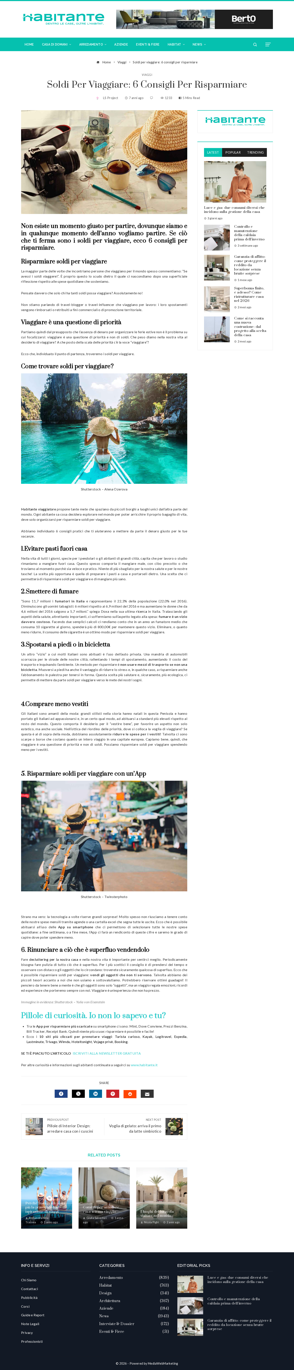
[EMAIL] (147, 1094)
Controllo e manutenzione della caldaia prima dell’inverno (249, 233)
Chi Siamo (29, 1280)
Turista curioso (127, 1036)
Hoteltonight (81, 1042)
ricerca (141, 611)
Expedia (180, 1036)
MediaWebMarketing (163, 1363)
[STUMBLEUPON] (130, 1094)
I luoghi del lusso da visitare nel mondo (157, 1214)
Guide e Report (33, 1315)
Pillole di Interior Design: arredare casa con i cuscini (70, 1126)
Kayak (147, 1036)
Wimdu (64, 1042)
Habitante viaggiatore (38, 509)
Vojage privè (103, 1042)
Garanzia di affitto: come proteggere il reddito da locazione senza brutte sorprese (250, 265)
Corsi (25, 1306)
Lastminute (35, 1042)
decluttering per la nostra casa (53, 959)
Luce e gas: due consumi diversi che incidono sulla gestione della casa (234, 210)
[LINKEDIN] (95, 1094)
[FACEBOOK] (61, 1094)
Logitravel (163, 1036)
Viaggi (147, 74)
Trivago (51, 1042)
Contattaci (29, 1289)
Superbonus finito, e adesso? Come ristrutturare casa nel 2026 (249, 294)
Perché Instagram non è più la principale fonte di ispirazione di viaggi (45, 1207)
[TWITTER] (78, 1094)
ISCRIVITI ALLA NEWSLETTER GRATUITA (107, 1053)
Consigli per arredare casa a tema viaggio (101, 1209)
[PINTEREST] (112, 1094)
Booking (121, 1042)
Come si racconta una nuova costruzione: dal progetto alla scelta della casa (250, 326)
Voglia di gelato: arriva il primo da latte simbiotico (135, 1126)
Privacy (27, 1332)
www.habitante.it (144, 1065)
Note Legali (30, 1324)
